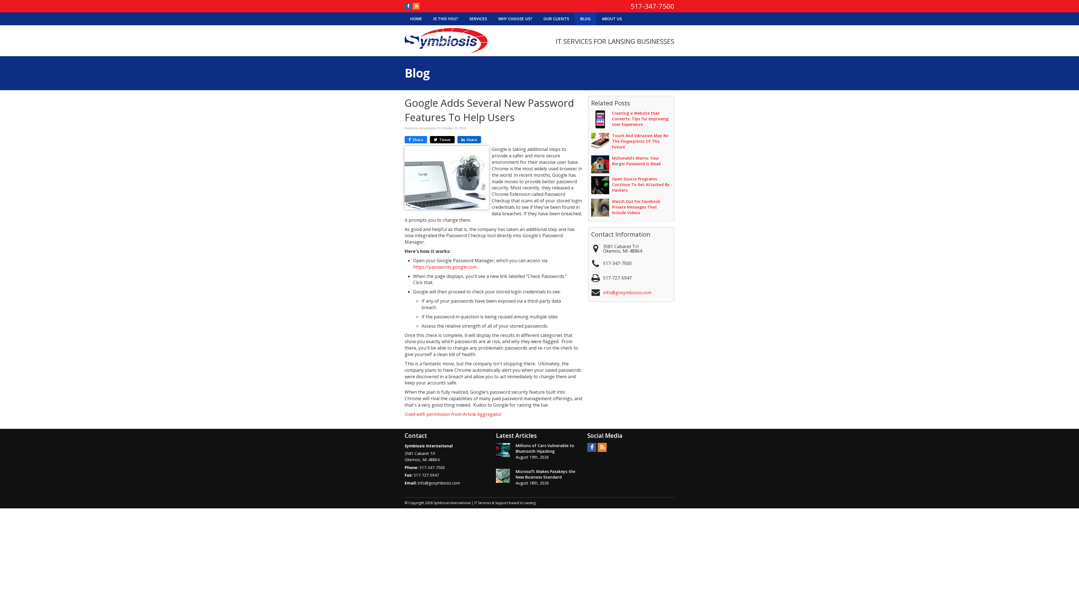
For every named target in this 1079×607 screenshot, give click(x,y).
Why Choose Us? (515, 18)
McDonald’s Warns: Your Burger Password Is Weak (636, 160)
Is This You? (445, 18)
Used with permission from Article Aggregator (453, 414)
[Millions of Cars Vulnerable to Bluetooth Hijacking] (503, 450)
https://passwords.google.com (445, 267)
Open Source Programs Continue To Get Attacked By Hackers (641, 184)
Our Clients (556, 18)
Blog (585, 18)
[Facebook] (408, 6)
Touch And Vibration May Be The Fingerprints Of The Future (640, 141)
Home (416, 18)
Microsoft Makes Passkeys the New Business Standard (545, 474)
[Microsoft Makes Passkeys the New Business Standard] (503, 476)
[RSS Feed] (416, 6)
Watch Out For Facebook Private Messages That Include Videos (636, 207)
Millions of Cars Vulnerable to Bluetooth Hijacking (545, 448)
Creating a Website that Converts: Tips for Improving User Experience (640, 118)
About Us (612, 18)
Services (478, 18)
